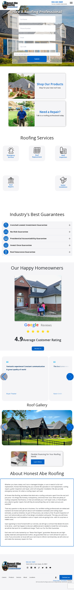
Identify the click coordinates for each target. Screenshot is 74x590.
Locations (32, 577)
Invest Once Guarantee (21, 245)
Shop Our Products (50, 84)
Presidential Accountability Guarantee (28, 238)
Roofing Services (37, 138)
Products (11, 577)
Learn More (38, 462)
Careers (4, 577)
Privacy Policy (56, 580)
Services (18, 577)
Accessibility (64, 580)
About (25, 577)
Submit (36, 59)
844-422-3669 (57, 2)
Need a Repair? (50, 112)
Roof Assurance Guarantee (22, 252)
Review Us (37, 349)
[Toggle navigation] (71, 2)
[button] (70, 376)
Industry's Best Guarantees (37, 214)
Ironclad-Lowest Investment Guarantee (28, 225)
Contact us (66, 577)
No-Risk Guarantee (19, 232)
